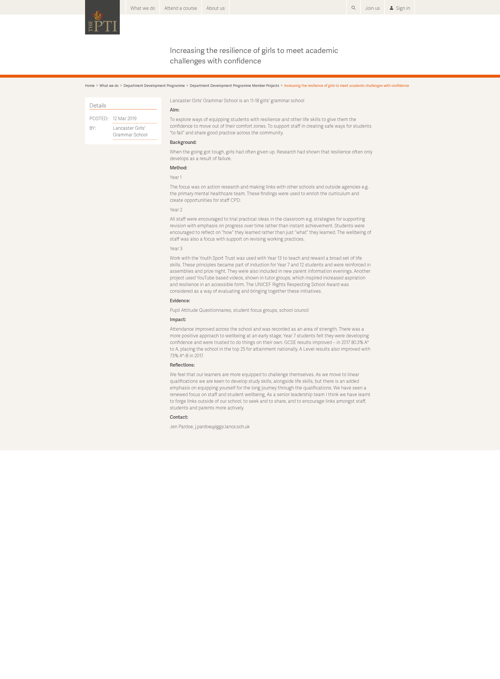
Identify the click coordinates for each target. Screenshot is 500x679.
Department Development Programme (154, 85)
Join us (372, 8)
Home (90, 85)
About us (215, 8)
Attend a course (180, 8)
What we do (142, 8)
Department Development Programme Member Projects (234, 85)
